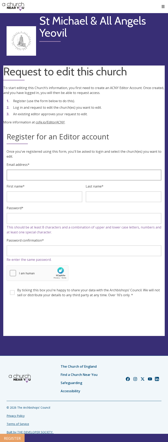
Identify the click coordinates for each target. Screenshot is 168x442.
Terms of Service (18, 424)
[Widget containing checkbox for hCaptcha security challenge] (37, 273)
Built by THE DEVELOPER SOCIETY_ (30, 432)
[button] (163, 6)
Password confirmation (25, 240)
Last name (94, 186)
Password (15, 208)
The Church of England (79, 366)
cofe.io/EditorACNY (50, 122)
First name (16, 186)
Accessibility (70, 391)
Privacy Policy (16, 416)
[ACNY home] (13, 6)
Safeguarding (71, 383)
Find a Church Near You (79, 374)
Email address (18, 164)
